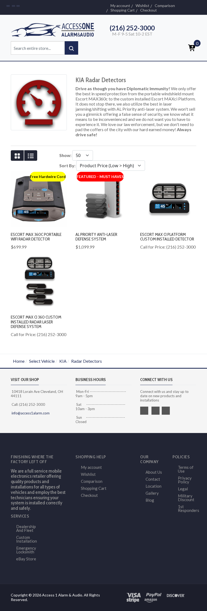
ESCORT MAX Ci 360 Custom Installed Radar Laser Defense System (36, 322)
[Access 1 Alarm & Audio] (55, 29)
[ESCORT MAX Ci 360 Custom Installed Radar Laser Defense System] (39, 280)
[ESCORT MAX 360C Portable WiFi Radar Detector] (39, 198)
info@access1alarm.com (30, 413)
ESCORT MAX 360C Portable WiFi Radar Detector (36, 237)
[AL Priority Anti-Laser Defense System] (103, 198)
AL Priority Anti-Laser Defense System (96, 237)
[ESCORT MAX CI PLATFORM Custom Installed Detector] (168, 198)
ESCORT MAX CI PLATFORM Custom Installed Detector (167, 237)
